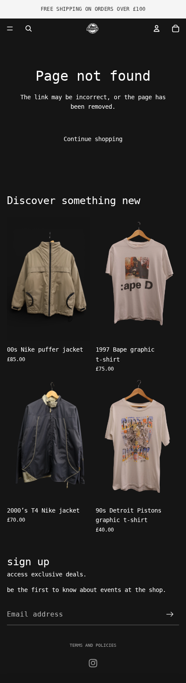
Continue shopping (93, 138)
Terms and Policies (93, 645)
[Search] (28, 28)
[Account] (156, 28)
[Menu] (10, 28)
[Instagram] (93, 663)
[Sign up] (170, 614)
